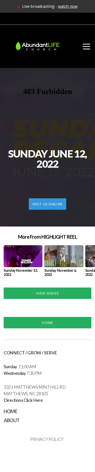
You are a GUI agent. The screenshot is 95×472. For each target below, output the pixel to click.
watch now (67, 6)
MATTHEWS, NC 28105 (26, 393)
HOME (47, 322)
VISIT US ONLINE (47, 203)
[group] (23, 262)
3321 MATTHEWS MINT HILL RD (35, 387)
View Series (47, 293)
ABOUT (11, 420)
